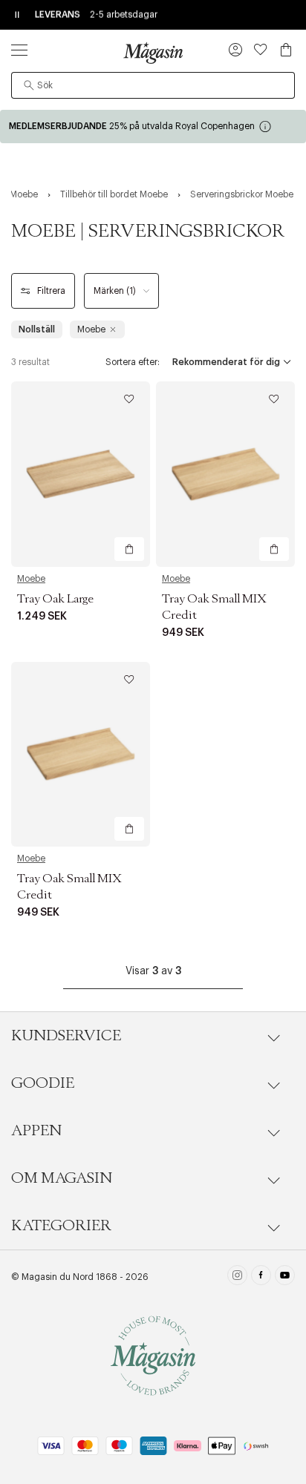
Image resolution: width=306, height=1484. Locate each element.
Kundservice (66, 1035)
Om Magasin (61, 1178)
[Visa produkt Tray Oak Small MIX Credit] (225, 473)
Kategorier (61, 1225)
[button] (235, 51)
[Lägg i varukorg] (129, 549)
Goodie (42, 1083)
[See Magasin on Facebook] (261, 1277)
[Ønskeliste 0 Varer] (261, 50)
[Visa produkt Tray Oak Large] (80, 473)
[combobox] (153, 85)
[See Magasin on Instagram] (237, 1277)
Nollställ (37, 329)
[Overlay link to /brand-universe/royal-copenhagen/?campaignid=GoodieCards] (153, 126)
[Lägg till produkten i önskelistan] (129, 399)
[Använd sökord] (29, 85)
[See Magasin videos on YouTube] (285, 1277)
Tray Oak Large (55, 599)
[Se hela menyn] (19, 50)
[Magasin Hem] (153, 53)
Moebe (31, 578)
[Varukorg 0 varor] (286, 50)
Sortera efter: (132, 362)
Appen (36, 1130)
